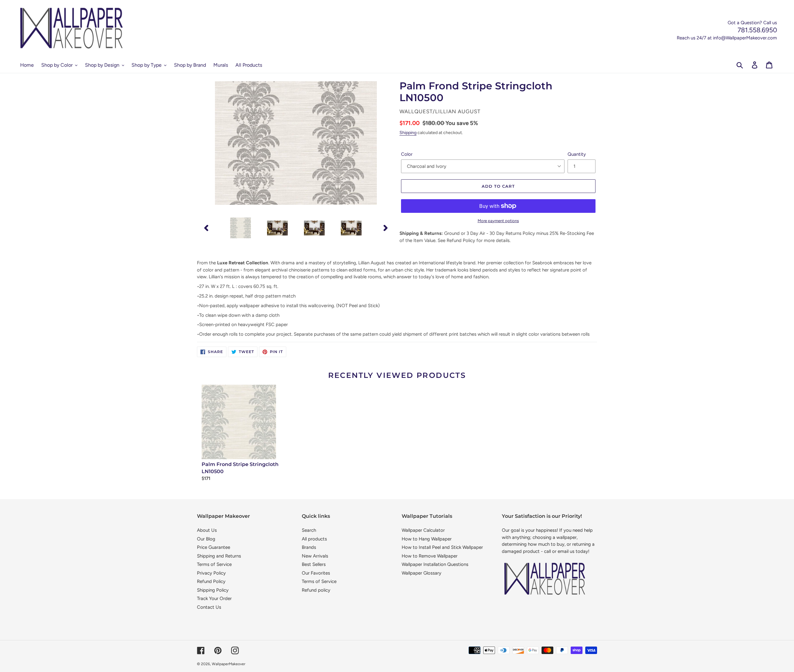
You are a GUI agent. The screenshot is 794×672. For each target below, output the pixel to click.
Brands (309, 547)
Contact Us (209, 607)
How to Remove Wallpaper (429, 556)
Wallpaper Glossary (421, 573)
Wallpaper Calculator (423, 530)
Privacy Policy (211, 573)
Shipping (408, 132)
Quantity (577, 154)
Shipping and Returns (219, 556)
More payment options (498, 220)
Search (309, 530)
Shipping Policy (213, 590)
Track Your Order (214, 598)
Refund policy (316, 590)
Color (407, 154)
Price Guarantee (213, 547)
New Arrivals (315, 556)
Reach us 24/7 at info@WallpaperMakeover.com (727, 38)
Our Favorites (316, 573)
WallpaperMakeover (228, 664)
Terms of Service (214, 564)
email (563, 551)
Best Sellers (314, 564)
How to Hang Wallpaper (427, 539)
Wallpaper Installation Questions (435, 564)
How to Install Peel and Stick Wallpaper (442, 547)
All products (314, 539)
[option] (240, 228)
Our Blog (206, 539)
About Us (207, 530)
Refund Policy (211, 581)
